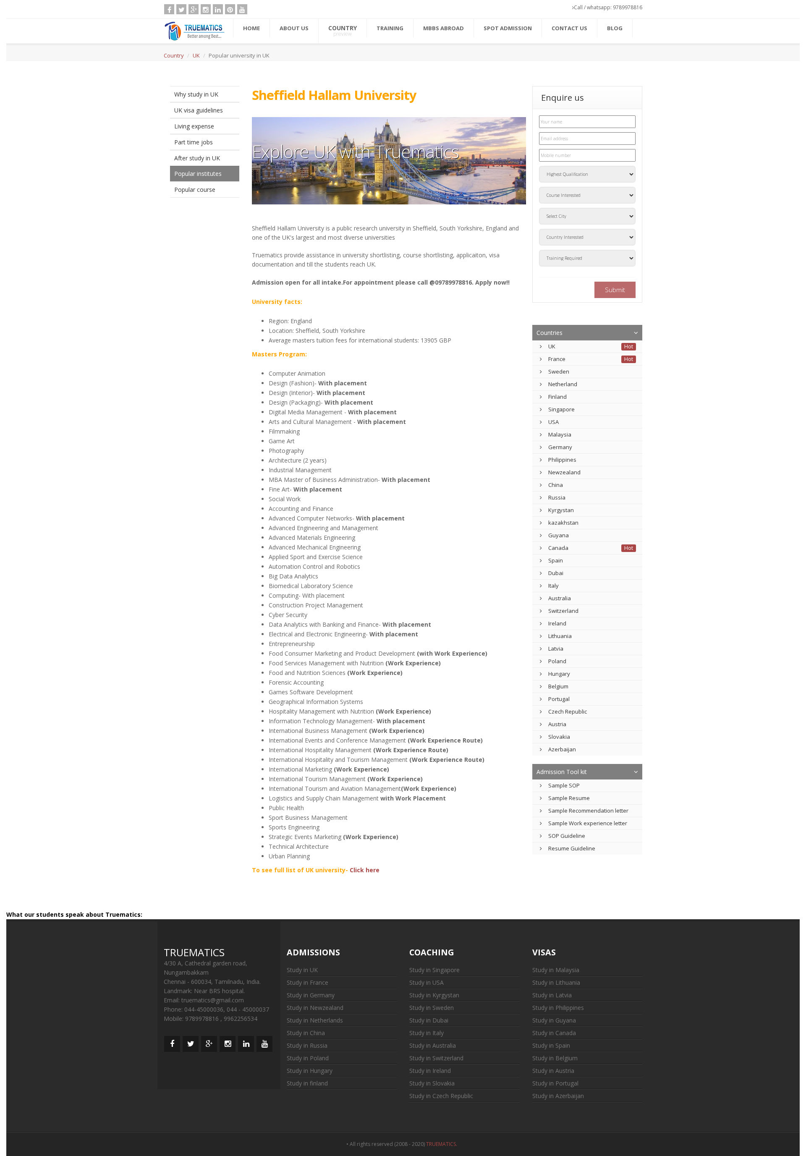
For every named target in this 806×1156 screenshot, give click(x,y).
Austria (557, 724)
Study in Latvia (552, 995)
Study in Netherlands (315, 1020)
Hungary (559, 673)
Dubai (555, 573)
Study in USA (426, 982)
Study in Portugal (555, 1083)
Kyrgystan (561, 510)
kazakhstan (563, 522)
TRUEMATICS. (443, 1144)
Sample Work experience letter (587, 823)
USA (553, 422)
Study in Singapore (434, 969)
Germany (560, 447)
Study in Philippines (558, 1007)
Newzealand (564, 472)
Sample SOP (564, 785)
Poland (557, 661)
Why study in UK (196, 94)
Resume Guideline (571, 848)
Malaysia (559, 434)
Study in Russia (307, 1045)
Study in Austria (553, 1070)
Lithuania (560, 636)
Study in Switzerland (436, 1058)
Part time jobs (193, 142)
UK (196, 55)
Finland (557, 396)
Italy (553, 585)
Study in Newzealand (315, 1007)
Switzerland (563, 611)
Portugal (559, 699)
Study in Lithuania (556, 982)
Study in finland (307, 1083)
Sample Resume (569, 798)
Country (174, 55)
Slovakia (559, 736)
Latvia (555, 648)
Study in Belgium (555, 1058)
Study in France (307, 982)
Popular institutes (198, 174)
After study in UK (197, 158)
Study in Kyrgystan (434, 995)
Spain (555, 560)
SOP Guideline (566, 836)
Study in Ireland (430, 1070)
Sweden (558, 371)
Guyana (558, 535)
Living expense (194, 126)
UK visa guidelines (198, 110)
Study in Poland (308, 1058)
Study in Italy (426, 1032)
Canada (558, 548)
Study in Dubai (428, 1020)
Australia (559, 598)
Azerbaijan (562, 749)
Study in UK (302, 969)
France (556, 359)
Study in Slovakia (432, 1083)
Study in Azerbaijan (558, 1095)
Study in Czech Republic (441, 1095)
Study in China (306, 1032)
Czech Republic (567, 711)
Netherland (562, 384)
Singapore (561, 409)
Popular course (194, 190)
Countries (549, 333)
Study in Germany (311, 995)
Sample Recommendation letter (588, 810)
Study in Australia (432, 1045)
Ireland (557, 623)
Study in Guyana (554, 1020)
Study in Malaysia (555, 969)
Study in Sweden (431, 1007)
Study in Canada (554, 1032)
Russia (556, 497)
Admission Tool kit (561, 772)
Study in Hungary (309, 1070)
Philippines (562, 459)
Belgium (558, 686)
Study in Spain (551, 1045)
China (555, 485)
